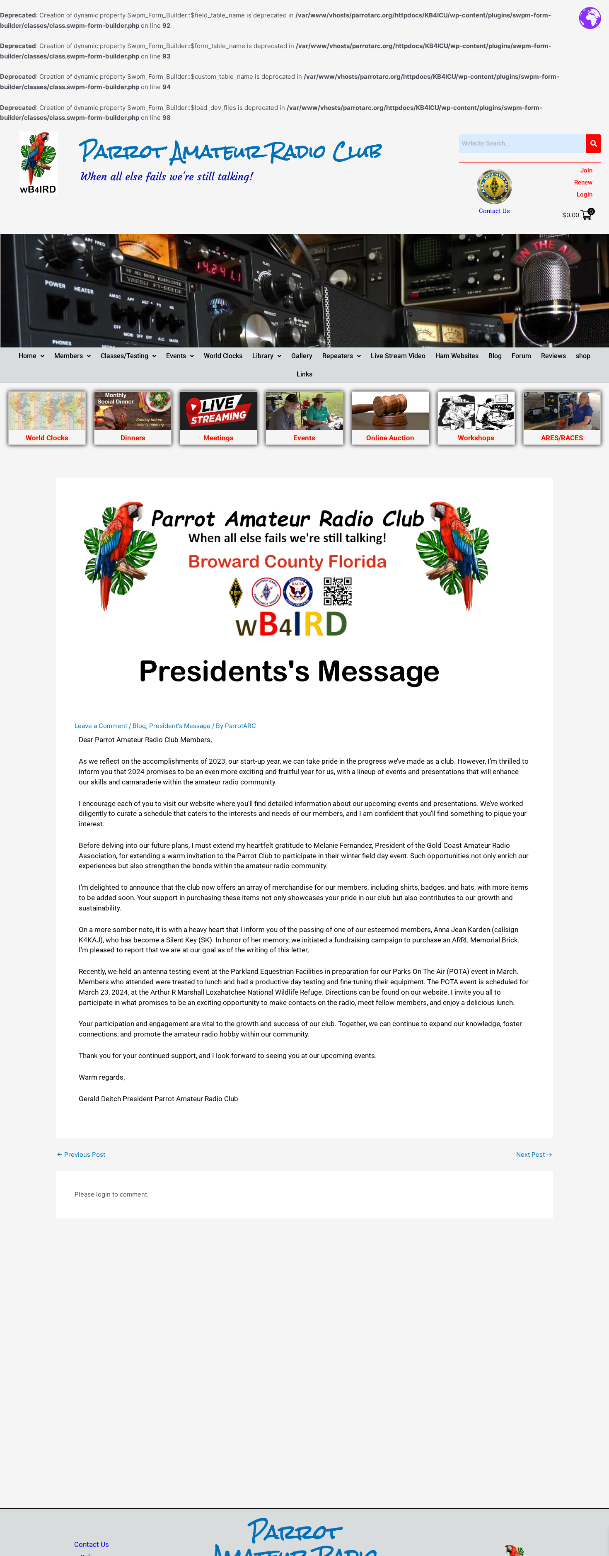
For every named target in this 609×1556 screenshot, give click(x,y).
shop (583, 356)
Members (68, 356)
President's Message (179, 726)
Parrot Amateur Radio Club (231, 151)
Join (586, 170)
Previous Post (81, 1154)
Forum (521, 356)
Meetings (218, 438)
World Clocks (223, 356)
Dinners (133, 438)
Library (262, 356)
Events (176, 356)
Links (304, 374)
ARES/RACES (562, 438)
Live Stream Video (398, 356)
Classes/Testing (124, 356)
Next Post (534, 1154)
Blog (495, 356)
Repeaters (337, 356)
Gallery (301, 356)
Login (584, 194)
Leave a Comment (101, 726)
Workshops (476, 438)
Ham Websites (457, 356)
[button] (31, 356)
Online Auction (390, 438)
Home (27, 356)
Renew (583, 182)
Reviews (553, 356)
